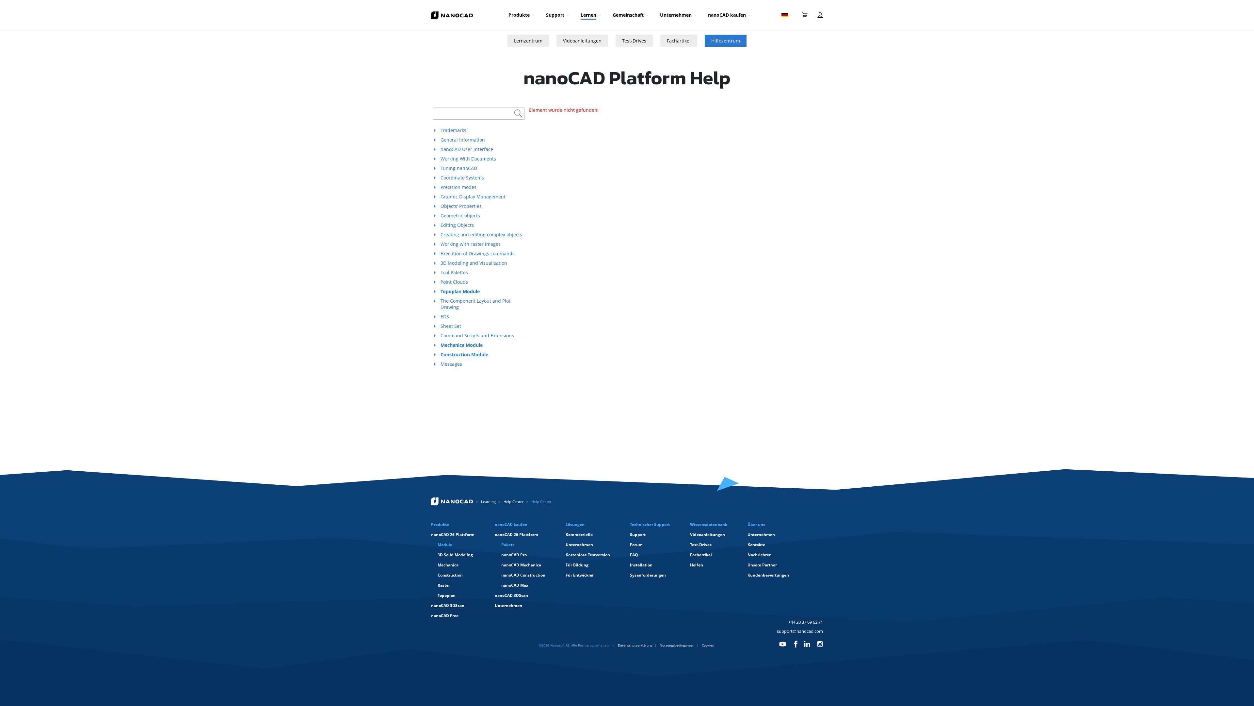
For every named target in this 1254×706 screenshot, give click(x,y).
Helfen (696, 565)
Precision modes (458, 187)
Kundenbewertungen (768, 575)
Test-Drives (634, 41)
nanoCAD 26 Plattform (452, 534)
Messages (451, 364)
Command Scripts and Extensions (477, 335)
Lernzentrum (528, 41)
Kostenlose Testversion (588, 555)
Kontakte (756, 544)
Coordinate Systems (462, 178)
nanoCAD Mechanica (521, 565)
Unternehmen (676, 15)
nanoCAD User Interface (467, 149)
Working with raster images (471, 244)
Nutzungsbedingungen (677, 645)
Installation (641, 565)
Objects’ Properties (461, 206)
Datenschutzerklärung (635, 645)
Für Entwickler (580, 575)
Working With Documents (468, 159)
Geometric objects (460, 215)
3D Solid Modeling (455, 555)
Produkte (519, 15)
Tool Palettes (454, 272)
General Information (463, 140)
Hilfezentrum (725, 41)
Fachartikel (679, 41)
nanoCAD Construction (523, 575)
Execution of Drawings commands (478, 253)
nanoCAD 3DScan (447, 605)
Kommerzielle (579, 534)
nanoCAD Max (514, 585)
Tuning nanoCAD (459, 168)
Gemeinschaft (628, 15)
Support (555, 15)
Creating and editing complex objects (481, 234)
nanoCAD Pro (514, 555)
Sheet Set (451, 326)
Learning (488, 501)
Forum (636, 544)
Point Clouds (454, 282)
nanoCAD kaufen (727, 15)
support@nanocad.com (800, 631)
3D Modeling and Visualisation (474, 263)
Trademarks (453, 130)
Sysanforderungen (648, 575)
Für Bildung (577, 565)
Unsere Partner (762, 565)
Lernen (588, 15)
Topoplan (447, 595)
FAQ (634, 555)
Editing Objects (457, 225)
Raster (444, 585)
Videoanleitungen (582, 41)
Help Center (513, 501)
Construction (450, 575)
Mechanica (448, 565)
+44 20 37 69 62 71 (805, 622)
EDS (445, 316)
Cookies (708, 645)
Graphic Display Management (473, 196)
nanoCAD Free (444, 615)
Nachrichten (760, 555)
